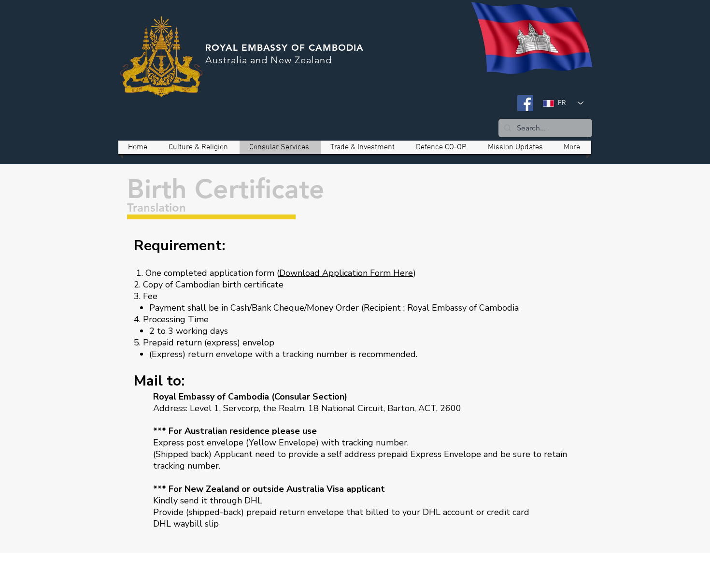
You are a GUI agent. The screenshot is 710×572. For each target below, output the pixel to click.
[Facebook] (525, 103)
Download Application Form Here (346, 273)
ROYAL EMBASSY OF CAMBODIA (284, 47)
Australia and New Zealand (268, 60)
